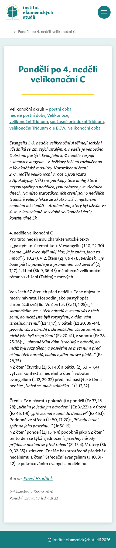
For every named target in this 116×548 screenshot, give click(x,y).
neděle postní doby (27, 115)
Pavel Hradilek (38, 478)
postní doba (60, 108)
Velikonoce (57, 115)
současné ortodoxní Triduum (77, 121)
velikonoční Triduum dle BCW (37, 127)
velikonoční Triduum (28, 121)
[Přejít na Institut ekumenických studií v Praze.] (8, 31)
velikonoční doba (84, 127)
